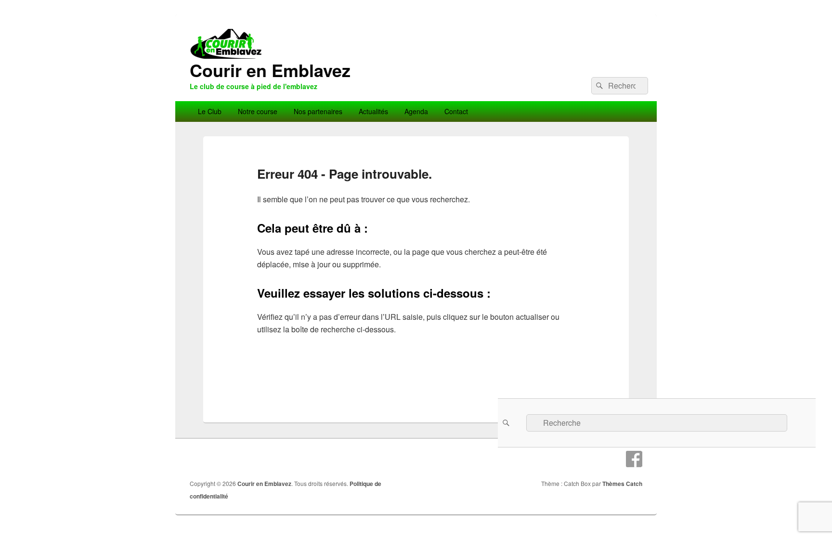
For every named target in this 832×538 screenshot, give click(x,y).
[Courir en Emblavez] (416, 98)
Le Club (209, 111)
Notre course (257, 111)
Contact (456, 111)
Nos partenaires (318, 111)
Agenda (416, 111)
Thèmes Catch (622, 483)
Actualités (373, 111)
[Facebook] (634, 459)
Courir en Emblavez (270, 69)
